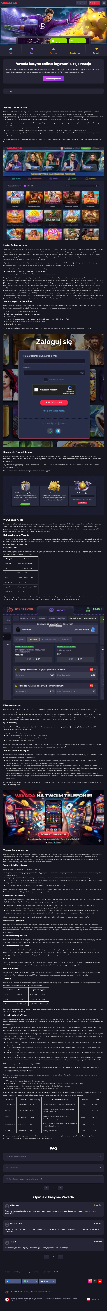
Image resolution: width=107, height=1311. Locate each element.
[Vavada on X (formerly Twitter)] (95, 1281)
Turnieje (36, 1272)
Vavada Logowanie (53, 78)
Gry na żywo (17, 1272)
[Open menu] (104, 3)
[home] (9, 3)
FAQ (56, 1272)
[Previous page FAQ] (46, 1188)
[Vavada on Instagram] (90, 1281)
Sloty (7, 1272)
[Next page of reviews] (60, 1257)
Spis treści (47, 1272)
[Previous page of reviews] (46, 1257)
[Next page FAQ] (60, 1188)
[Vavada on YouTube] (100, 1281)
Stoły (28, 1272)
